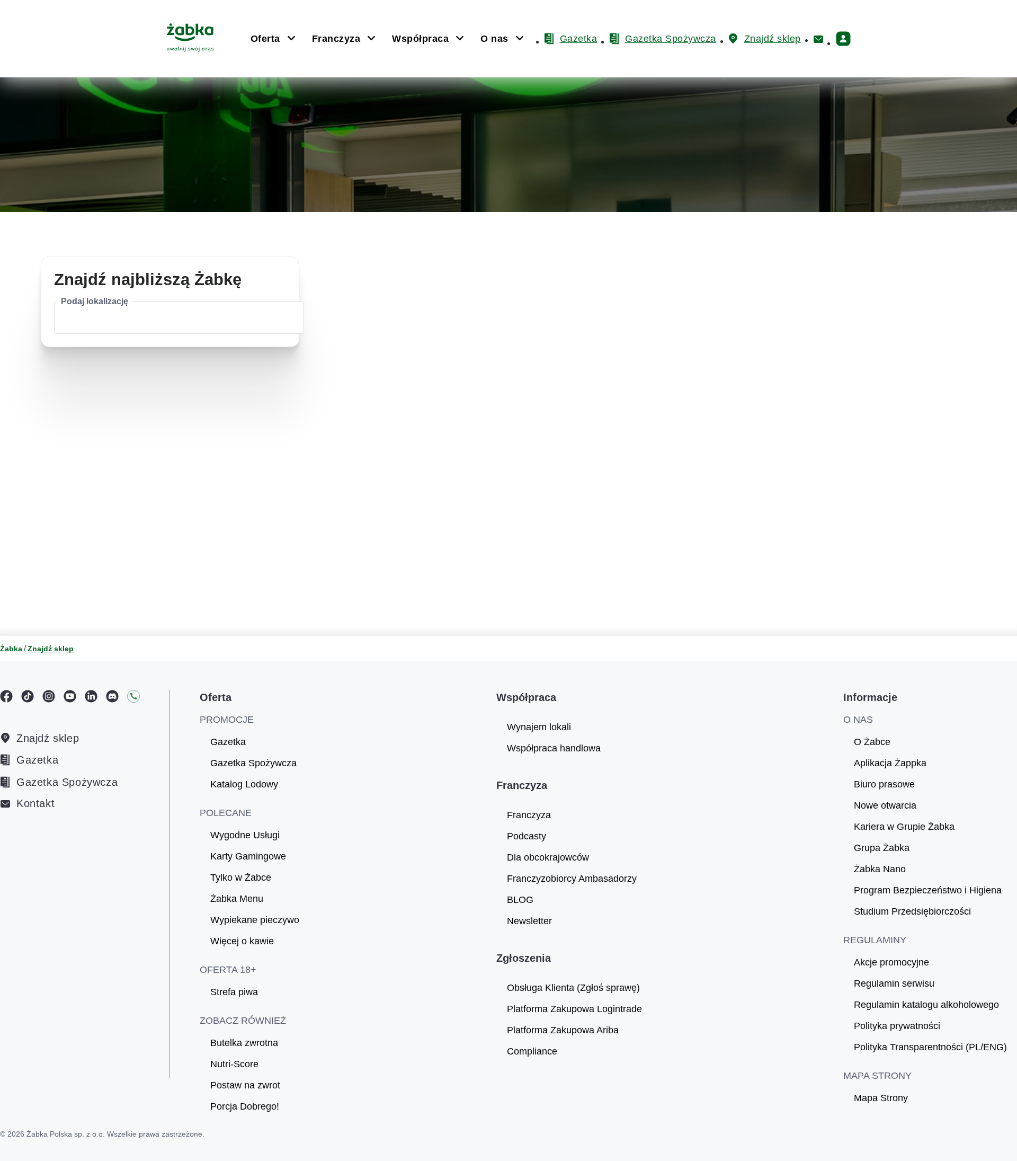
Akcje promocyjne (891, 962)
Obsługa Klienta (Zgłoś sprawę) (573, 987)
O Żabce (872, 742)
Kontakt (35, 804)
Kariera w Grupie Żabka (904, 826)
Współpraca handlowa (554, 748)
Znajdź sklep (47, 738)
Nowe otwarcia (885, 805)
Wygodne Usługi (245, 835)
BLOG (520, 899)
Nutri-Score (234, 1064)
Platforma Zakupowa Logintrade (574, 1009)
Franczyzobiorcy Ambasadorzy (572, 878)
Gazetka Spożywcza (67, 782)
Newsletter (529, 921)
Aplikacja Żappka (890, 763)
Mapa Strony (881, 1098)
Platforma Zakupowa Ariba (563, 1030)
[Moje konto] (843, 38)
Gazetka (37, 760)
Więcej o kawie (242, 941)
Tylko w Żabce (240, 877)
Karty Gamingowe (248, 856)
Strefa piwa (234, 992)
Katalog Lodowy (244, 784)
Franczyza (529, 815)
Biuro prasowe (884, 784)
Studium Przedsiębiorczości (912, 911)
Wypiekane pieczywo (254, 920)
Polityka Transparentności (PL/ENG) (930, 1047)
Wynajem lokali (539, 727)
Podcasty (526, 836)
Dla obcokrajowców (548, 857)
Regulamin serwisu (894, 983)
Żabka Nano (880, 869)
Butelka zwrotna (244, 1043)
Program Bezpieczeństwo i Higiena (928, 890)
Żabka (11, 648)
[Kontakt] (818, 39)
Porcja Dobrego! (244, 1106)
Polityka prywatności (897, 1026)
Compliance (532, 1051)
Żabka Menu (236, 898)
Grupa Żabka (881, 848)
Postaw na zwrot (245, 1085)
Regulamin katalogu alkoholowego (926, 1004)
